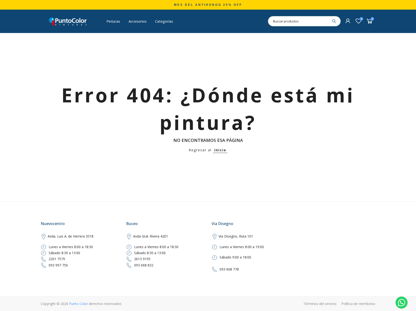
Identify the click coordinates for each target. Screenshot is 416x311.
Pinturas (113, 21)
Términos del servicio (320, 303)
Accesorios (138, 21)
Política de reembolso (358, 303)
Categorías (164, 21)
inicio (220, 150)
